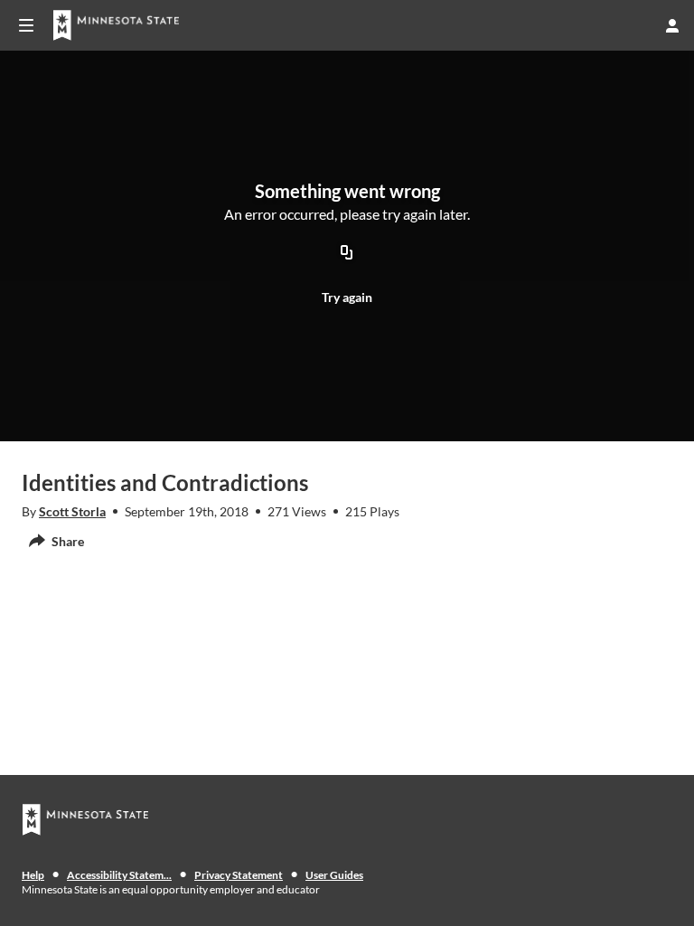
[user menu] (672, 25)
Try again (347, 297)
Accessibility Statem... (119, 875)
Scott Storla (72, 511)
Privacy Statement (238, 875)
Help (33, 875)
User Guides (334, 875)
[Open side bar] (26, 25)
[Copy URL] (347, 253)
